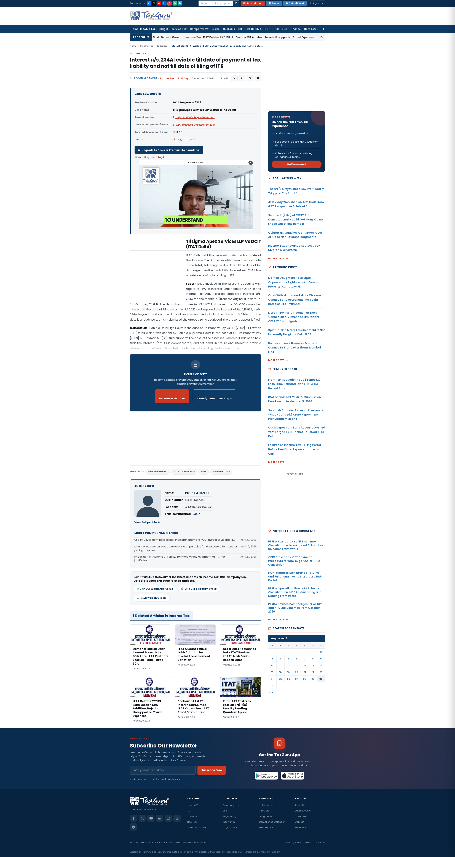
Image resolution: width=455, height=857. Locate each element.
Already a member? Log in (214, 398)
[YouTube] (159, 3)
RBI (277, 29)
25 (280, 679)
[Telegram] (180, 3)
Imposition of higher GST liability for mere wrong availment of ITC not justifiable (179, 558)
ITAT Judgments (185, 471)
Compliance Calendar (272, 822)
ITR (205, 471)
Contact (299, 822)
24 (272, 679)
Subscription (254, 3)
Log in (161, 157)
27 (296, 679)
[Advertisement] (156, 274)
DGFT (268, 29)
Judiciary (162, 45)
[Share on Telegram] (258, 78)
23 (321, 672)
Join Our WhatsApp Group (156, 588)
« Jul (271, 692)
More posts (276, 258)
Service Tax (179, 29)
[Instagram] (169, 3)
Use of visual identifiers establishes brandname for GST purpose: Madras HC (184, 540)
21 (305, 672)
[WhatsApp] (175, 3)
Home (134, 29)
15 (313, 665)
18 (280, 672)
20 (296, 672)
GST (240, 29)
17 (272, 672)
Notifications (266, 805)
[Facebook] (149, 3)
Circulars (264, 810)
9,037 (196, 514)
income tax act (158, 471)
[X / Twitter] (154, 3)
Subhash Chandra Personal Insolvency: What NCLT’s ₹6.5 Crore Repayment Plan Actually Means (296, 414)
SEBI (284, 29)
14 (304, 665)
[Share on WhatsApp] (250, 78)
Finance (295, 29)
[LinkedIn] (164, 3)
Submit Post (296, 3)
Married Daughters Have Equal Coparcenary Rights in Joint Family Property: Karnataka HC (293, 282)
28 (304, 679)
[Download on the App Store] (292, 775)
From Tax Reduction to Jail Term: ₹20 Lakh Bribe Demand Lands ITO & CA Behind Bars (294, 384)
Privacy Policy (293, 842)
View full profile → (147, 522)
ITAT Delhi (189, 139)
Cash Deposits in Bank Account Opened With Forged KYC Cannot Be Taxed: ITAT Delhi (296, 432)
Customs (229, 29)
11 (280, 665)
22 (312, 672)
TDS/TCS (192, 822)
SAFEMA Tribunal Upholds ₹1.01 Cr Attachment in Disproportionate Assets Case (323, 37)
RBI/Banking (230, 816)
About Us (300, 805)
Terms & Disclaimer (314, 842)
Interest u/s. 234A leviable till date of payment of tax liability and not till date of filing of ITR (195, 63)
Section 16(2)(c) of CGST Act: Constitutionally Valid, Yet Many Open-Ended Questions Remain (295, 219)
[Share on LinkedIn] (242, 78)
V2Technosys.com (196, 842)
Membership (302, 827)
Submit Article (303, 810)
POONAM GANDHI (145, 78)
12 (288, 665)
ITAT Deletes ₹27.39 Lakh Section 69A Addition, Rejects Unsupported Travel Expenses (194, 37)
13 (296, 665)
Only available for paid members (195, 117)
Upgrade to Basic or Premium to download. (171, 150)
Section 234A (222, 471)
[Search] (236, 3)
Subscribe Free (211, 770)
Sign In (316, 3)
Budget (163, 29)
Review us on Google (154, 598)
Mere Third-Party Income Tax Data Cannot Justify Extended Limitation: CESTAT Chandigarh (293, 317)
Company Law (199, 29)
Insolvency (229, 822)
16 (321, 665)
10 (272, 665)
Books (275, 3)
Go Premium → (297, 164)
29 (312, 679)
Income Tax (148, 29)
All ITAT (177, 139)
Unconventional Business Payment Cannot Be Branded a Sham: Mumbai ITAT (294, 347)
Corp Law (310, 29)
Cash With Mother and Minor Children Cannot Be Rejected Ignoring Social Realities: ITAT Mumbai (294, 299)
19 (288, 672)
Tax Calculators (268, 827)
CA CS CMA (254, 29)
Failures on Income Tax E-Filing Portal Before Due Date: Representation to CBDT (294, 449)
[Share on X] (234, 78)
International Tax (196, 827)
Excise (216, 29)
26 (288, 679)
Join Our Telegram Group (201, 588)
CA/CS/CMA (230, 827)
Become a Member (172, 398)
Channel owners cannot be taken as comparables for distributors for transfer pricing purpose (185, 548)
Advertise (300, 816)
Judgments (265, 816)
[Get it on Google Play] (267, 775)
